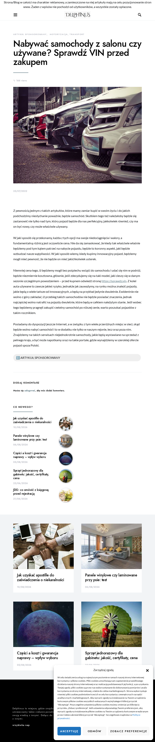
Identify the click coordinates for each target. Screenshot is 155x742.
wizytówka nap (21, 725)
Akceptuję (69, 731)
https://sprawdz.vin (114, 281)
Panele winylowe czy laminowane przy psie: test (30, 438)
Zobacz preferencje (128, 731)
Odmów (95, 731)
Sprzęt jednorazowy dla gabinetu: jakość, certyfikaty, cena (31, 474)
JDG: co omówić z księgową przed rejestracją (31, 492)
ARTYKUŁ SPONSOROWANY (30, 34)
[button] (147, 670)
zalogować (29, 390)
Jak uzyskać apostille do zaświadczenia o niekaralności (32, 420)
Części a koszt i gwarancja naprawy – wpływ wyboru (29, 455)
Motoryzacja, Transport (67, 34)
